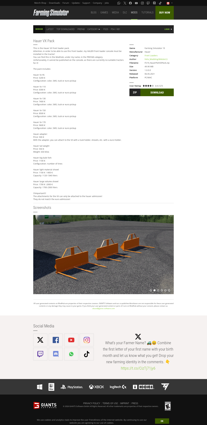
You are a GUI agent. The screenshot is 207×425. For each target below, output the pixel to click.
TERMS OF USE (110, 403)
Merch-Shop (40, 2)
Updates (76, 2)
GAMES (104, 12)
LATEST (50, 29)
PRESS (135, 403)
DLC (125, 12)
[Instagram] (142, 3)
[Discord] (154, 3)
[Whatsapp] (119, 3)
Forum (66, 2)
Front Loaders (151, 55)
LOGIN (167, 29)
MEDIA (115, 12)
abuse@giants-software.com (103, 308)
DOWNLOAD (157, 92)
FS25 (105, 29)
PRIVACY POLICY (91, 403)
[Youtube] (136, 3)
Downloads (54, 2)
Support (86, 2)
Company (97, 2)
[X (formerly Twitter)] (124, 3)
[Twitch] (148, 3)
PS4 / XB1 (115, 29)
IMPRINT (124, 403)
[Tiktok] (160, 3)
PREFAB (81, 29)
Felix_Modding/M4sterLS (156, 59)
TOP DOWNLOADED (65, 29)
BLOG (93, 12)
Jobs (107, 2)
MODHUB (39, 29)
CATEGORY (92, 29)
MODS (134, 12)
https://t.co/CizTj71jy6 (138, 368)
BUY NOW (164, 12)
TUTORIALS (147, 12)
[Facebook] (130, 3)
